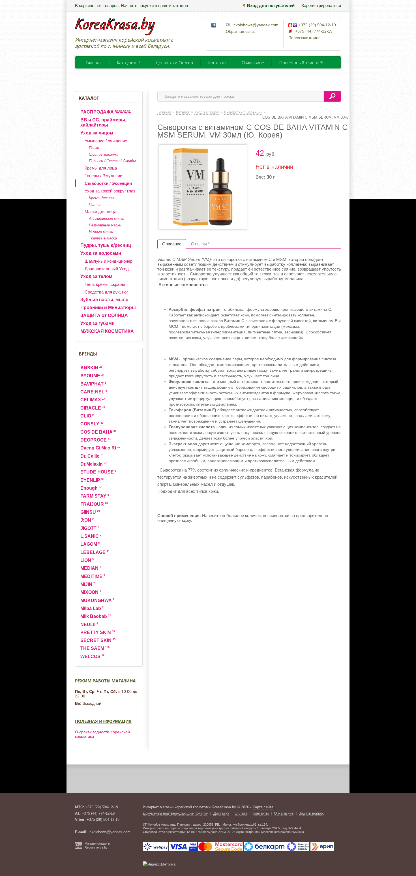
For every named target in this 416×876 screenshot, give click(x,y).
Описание (171, 243)
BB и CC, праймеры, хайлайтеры (103, 122)
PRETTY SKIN (97, 632)
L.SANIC (90, 536)
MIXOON (90, 592)
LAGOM (90, 544)
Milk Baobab (95, 616)
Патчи (94, 204)
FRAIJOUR (94, 504)
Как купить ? (128, 62)
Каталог (89, 98)
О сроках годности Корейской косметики (102, 734)
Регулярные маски (105, 225)
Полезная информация (103, 721)
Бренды (88, 354)
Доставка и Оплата (174, 62)
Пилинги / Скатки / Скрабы (112, 161)
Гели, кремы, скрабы (105, 284)
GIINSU (90, 512)
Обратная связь (240, 31)
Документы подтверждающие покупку (175, 813)
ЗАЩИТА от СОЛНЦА (104, 315)
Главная (94, 62)
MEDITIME (92, 576)
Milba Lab (92, 608)
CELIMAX (92, 399)
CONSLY (91, 423)
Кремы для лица (101, 168)
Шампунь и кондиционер (108, 261)
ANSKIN (91, 367)
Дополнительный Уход (107, 268)
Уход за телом (96, 276)
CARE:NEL (93, 391)
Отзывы (200, 243)
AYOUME (92, 375)
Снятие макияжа (103, 154)
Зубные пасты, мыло (104, 299)
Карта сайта (263, 807)
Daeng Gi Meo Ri (100, 448)
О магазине (253, 62)
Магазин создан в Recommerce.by (97, 845)
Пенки (94, 148)
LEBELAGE (95, 552)
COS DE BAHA (98, 432)
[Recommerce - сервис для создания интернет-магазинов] (78, 848)
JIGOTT (89, 528)
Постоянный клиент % (301, 62)
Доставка (221, 813)
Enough (91, 488)
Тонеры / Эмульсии (103, 175)
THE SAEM (95, 648)
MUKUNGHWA (97, 600)
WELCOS (92, 656)
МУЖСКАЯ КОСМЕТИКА (107, 331)
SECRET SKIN (97, 640)
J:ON (87, 520)
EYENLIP (92, 480)
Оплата (241, 813)
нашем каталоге (173, 5)
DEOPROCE (95, 440)
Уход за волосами (100, 253)
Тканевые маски (103, 238)
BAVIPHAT (93, 384)
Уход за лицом (96, 132)
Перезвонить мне (304, 37)
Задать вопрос (311, 813)
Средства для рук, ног (106, 292)
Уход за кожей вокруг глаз (110, 191)
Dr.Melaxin (93, 464)
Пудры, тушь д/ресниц (105, 245)
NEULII (89, 624)
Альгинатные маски (106, 219)
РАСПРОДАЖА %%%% (105, 112)
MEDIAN (90, 568)
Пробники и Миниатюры (108, 307)
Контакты (217, 62)
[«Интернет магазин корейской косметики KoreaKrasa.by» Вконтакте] (213, 25)
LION (87, 560)
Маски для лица (100, 211)
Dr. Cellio (92, 456)
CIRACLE (92, 408)
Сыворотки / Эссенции (108, 183)
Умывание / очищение (106, 140)
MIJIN (87, 584)
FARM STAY (94, 496)
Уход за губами (97, 323)
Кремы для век (101, 198)
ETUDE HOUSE (98, 472)
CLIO (87, 416)
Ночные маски (101, 232)
